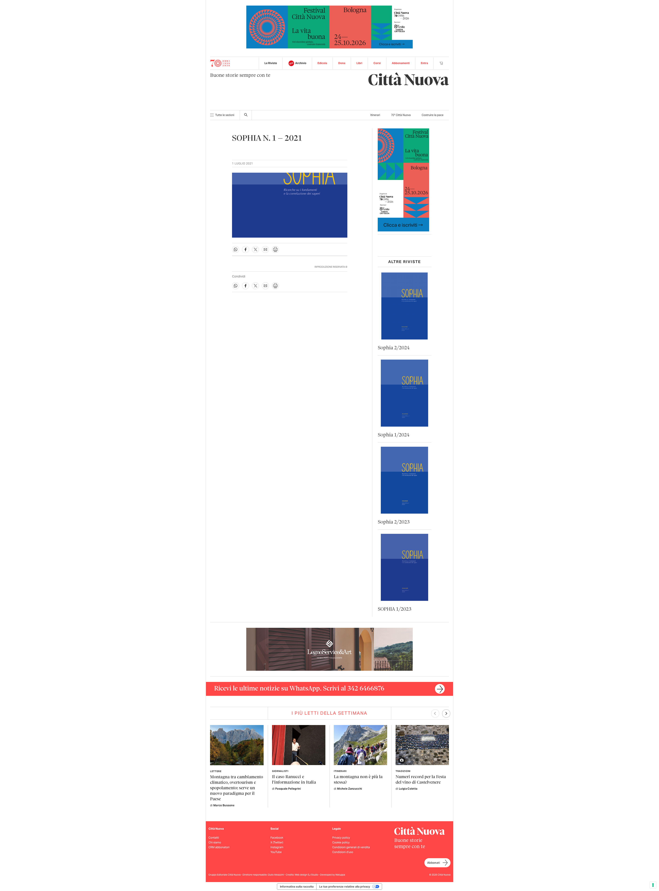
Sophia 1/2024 (393, 435)
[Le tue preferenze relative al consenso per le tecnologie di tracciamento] (653, 885)
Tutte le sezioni (224, 115)
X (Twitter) (276, 842)
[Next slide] (446, 713)
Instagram (276, 847)
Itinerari (375, 115)
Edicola (322, 63)
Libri (359, 63)
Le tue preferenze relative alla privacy (344, 886)
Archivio (300, 63)
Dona (341, 63)
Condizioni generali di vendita (351, 847)
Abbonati (433, 863)
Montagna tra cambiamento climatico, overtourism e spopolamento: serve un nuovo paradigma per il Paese (236, 788)
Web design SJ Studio (307, 874)
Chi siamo (215, 842)
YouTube (276, 852)
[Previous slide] (435, 713)
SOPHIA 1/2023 (394, 609)
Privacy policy (341, 837)
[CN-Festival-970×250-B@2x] (329, 27)
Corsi (377, 63)
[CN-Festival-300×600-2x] (403, 179)
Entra (424, 63)
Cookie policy (341, 842)
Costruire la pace (432, 115)
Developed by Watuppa (332, 874)
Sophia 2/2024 (394, 348)
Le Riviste (270, 63)
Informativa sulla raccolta (297, 886)
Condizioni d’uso (342, 852)
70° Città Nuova (401, 115)
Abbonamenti (401, 63)
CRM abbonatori (219, 847)
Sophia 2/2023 (394, 522)
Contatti (214, 837)
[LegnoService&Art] (329, 649)
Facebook (276, 837)
